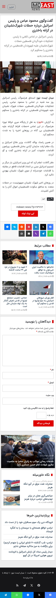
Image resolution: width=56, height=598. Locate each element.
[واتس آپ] (50, 234)
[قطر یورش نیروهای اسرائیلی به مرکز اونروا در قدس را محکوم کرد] (41, 288)
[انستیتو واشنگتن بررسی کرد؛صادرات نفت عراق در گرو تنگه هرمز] (11, 485)
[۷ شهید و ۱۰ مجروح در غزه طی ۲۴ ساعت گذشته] (14, 257)
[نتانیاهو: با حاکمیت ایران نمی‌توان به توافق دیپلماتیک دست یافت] (41, 257)
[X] (43, 227)
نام (52, 369)
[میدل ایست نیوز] (43, 6)
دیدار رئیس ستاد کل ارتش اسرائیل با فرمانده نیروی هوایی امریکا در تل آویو (31, 553)
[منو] (3, 7)
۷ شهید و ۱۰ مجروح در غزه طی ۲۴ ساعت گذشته (15, 268)
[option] (28, 451)
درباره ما (26, 577)
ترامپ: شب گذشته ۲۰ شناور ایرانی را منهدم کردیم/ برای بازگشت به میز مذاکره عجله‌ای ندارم (28, 544)
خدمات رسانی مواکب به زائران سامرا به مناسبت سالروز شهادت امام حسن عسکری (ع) (30, 462)
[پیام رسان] (7, 227)
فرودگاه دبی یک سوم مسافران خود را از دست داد (29, 522)
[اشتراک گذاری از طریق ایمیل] (29, 234)
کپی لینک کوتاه (28, 213)
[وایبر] (36, 234)
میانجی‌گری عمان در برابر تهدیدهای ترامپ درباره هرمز (38, 497)
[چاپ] (22, 234)
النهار (40, 122)
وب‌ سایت (50, 395)
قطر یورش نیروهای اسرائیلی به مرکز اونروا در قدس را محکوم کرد (43, 300)
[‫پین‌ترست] (29, 227)
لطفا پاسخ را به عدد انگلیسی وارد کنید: (38, 408)
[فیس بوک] (50, 227)
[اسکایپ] (14, 227)
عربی (11, 7)
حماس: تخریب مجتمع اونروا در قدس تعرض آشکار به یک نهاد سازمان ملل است (15, 302)
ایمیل (51, 382)
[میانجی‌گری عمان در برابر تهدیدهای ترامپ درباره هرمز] (11, 499)
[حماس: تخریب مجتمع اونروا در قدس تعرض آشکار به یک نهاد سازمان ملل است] (14, 288)
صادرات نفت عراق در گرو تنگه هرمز (38, 484)
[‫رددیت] (22, 227)
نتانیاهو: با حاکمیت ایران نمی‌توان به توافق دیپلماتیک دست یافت (43, 269)
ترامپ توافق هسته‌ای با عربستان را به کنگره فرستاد (31, 529)
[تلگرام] (43, 234)
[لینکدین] (36, 227)
